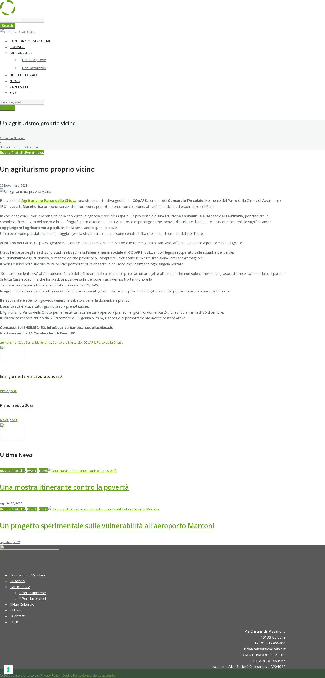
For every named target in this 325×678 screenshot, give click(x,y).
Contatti (19, 86)
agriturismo (8, 342)
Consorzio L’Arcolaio (31, 41)
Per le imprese (34, 59)
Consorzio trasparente (98, 675)
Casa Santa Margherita (34, 342)
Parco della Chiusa (110, 342)
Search (7, 25)
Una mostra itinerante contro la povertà (64, 487)
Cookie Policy (71, 675)
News (15, 81)
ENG (13, 92)
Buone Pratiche (12, 152)
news (39, 152)
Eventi (30, 152)
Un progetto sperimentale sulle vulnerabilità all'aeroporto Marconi (107, 525)
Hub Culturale (24, 75)
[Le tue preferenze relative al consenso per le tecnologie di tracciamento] (8, 669)
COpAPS (89, 342)
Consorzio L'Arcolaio (67, 342)
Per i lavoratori (34, 67)
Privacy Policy (50, 675)
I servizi (17, 47)
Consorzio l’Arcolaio (12, 138)
